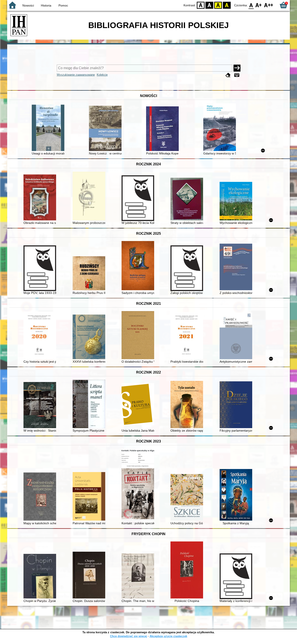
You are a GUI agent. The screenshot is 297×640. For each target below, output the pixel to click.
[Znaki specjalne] (236, 75)
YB (218, 5)
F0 (251, 5)
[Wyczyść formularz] (228, 75)
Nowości (28, 5)
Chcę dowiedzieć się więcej (128, 636)
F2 (269, 5)
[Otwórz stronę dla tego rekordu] (49, 128)
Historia (46, 5)
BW (209, 5)
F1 (259, 5)
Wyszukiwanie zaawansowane (76, 74)
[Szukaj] (237, 68)
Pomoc (63, 5)
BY (226, 5)
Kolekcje (102, 74)
